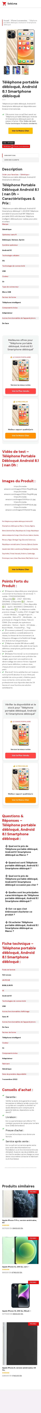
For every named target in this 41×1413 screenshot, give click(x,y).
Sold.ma (12, 3)
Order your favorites (10, 174)
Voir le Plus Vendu (20, 391)
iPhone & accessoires (19, 21)
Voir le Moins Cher (20, 130)
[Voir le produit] (20, 370)
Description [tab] (9, 155)
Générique (7, 146)
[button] (20, 850)
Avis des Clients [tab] (11, 160)
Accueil (6, 21)
